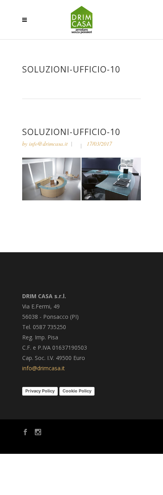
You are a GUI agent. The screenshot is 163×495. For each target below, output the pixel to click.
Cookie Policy (77, 391)
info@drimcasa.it (48, 143)
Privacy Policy (40, 391)
